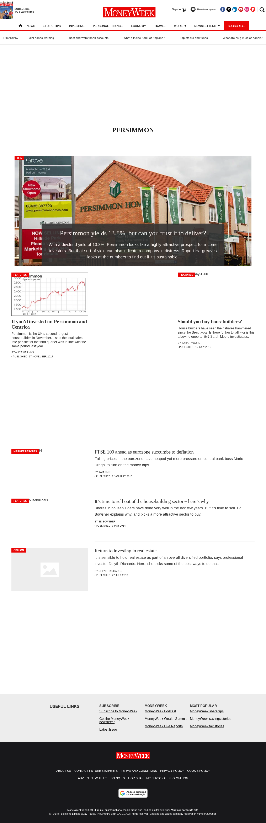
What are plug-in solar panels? (243, 37)
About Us (63, 770)
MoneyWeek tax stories (207, 726)
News (31, 26)
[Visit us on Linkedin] (234, 9)
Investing (77, 26)
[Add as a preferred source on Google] (133, 793)
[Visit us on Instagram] (246, 9)
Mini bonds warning (41, 37)
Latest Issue (108, 729)
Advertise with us (92, 778)
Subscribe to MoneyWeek (118, 711)
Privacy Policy (172, 770)
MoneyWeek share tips (207, 711)
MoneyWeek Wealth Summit (165, 718)
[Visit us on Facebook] (222, 9)
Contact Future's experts (96, 770)
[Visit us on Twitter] (228, 9)
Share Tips (52, 26)
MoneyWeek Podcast (160, 711)
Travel (160, 26)
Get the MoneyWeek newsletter (114, 720)
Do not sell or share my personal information (149, 778)
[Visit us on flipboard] (252, 9)
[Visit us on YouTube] (240, 9)
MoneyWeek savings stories (210, 718)
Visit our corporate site (184, 810)
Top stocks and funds (194, 37)
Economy (138, 26)
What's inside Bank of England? (144, 37)
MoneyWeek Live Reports (164, 726)
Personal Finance (108, 26)
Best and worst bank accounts (88, 37)
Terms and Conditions (139, 770)
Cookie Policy (198, 770)
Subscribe (236, 26)
